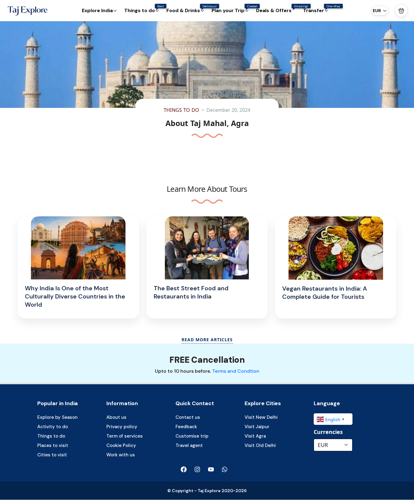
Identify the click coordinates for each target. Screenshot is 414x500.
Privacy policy (121, 427)
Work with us (120, 455)
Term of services (124, 436)
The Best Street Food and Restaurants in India (191, 292)
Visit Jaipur (257, 427)
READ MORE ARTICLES (207, 339)
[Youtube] (214, 472)
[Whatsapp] (228, 472)
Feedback (186, 427)
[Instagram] (200, 472)
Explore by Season (57, 417)
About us (116, 417)
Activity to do (52, 427)
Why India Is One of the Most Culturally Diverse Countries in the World (75, 296)
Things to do (181, 110)
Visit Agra (255, 436)
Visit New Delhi (261, 417)
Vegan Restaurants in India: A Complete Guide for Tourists (324, 293)
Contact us (187, 417)
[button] (401, 10)
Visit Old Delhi (260, 445)
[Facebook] (187, 472)
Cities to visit (52, 455)
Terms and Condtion (235, 371)
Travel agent (189, 445)
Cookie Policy (121, 445)
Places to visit (52, 445)
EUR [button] (377, 10)
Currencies (328, 431)
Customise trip (192, 436)
